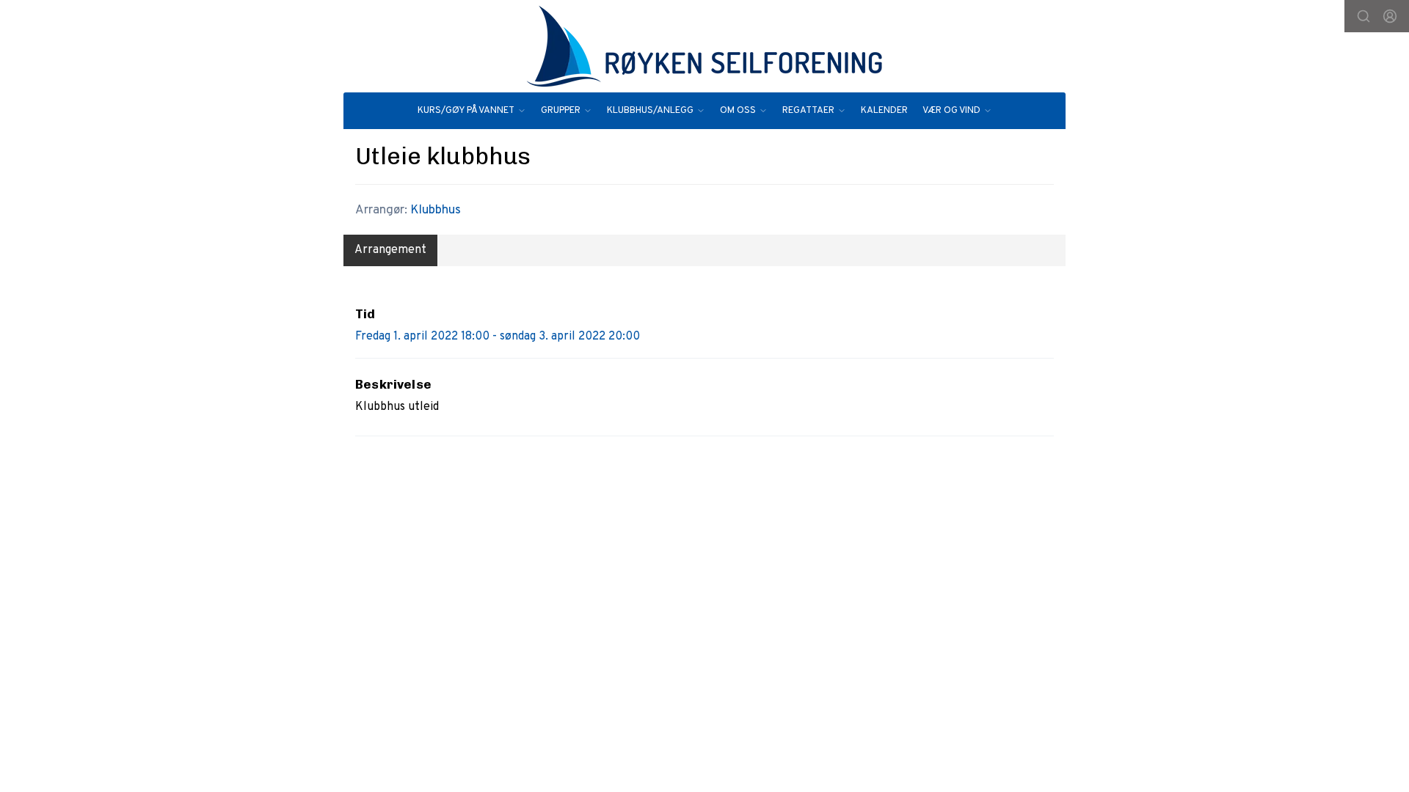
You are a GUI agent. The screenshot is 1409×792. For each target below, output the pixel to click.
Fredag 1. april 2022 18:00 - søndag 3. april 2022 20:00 (497, 336)
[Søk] (1363, 16)
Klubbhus (435, 210)
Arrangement (390, 250)
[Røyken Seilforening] (704, 46)
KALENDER (884, 111)
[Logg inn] (1390, 16)
